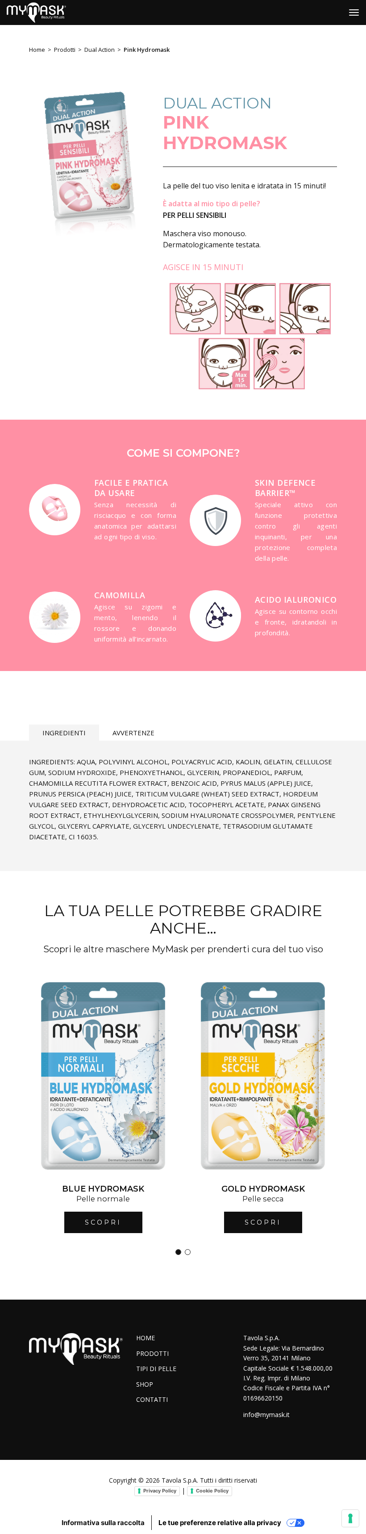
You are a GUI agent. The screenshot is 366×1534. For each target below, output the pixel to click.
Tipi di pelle (156, 1368)
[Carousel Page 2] (188, 1252)
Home (37, 50)
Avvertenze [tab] (133, 732)
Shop (144, 1384)
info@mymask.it (266, 1414)
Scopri (103, 1222)
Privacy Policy (159, 1491)
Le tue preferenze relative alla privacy (219, 1522)
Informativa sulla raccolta (103, 1522)
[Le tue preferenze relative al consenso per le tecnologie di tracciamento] (350, 1518)
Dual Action (99, 50)
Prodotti (64, 50)
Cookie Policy (212, 1491)
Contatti (152, 1399)
